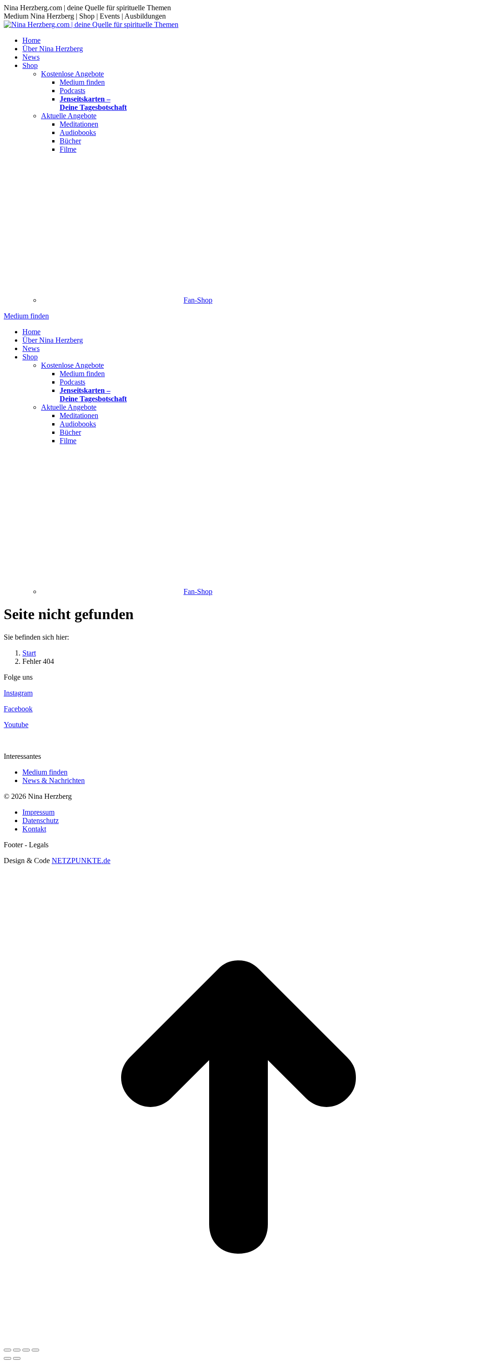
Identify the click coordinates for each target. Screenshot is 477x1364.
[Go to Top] (238, 1339)
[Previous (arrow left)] (7, 1358)
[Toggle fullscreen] (26, 1350)
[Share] (16, 1350)
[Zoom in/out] (35, 1350)
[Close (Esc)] (7, 1350)
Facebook (18, 709)
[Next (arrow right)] (16, 1358)
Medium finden (45, 772)
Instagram (18, 693)
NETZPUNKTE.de (81, 860)
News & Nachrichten (53, 780)
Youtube (16, 725)
